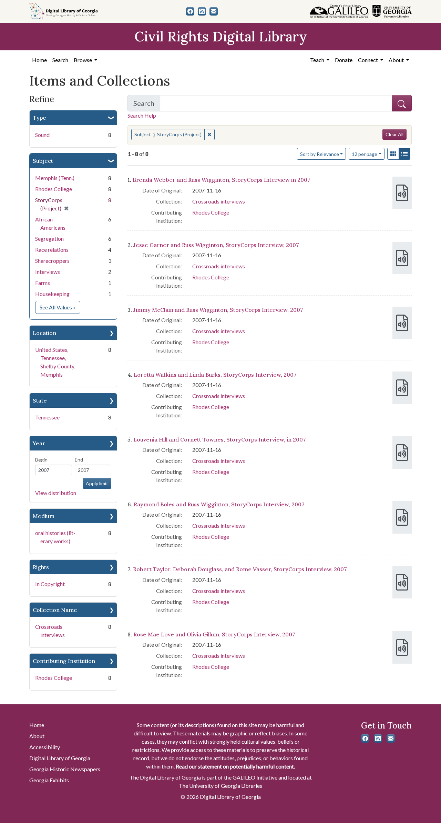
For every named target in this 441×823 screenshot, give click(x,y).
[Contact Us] (213, 11)
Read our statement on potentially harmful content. (235, 766)
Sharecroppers (52, 260)
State (40, 400)
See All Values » (60, 307)
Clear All (394, 134)
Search (60, 60)
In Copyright (50, 584)
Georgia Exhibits (49, 780)
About (36, 736)
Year (39, 443)
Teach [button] (317, 60)
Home (39, 60)
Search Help (141, 115)
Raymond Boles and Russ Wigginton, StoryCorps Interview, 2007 (219, 504)
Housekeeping (52, 293)
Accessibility (44, 747)
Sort (319, 154)
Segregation (49, 238)
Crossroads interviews (218, 201)
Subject (43, 160)
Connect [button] (368, 60)
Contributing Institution (64, 660)
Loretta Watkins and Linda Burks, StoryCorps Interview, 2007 (215, 374)
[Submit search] (402, 103)
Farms (42, 282)
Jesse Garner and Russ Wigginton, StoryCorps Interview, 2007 (216, 244)
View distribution (55, 492)
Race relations (52, 249)
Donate (343, 60)
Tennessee (47, 417)
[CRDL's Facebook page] (190, 11)
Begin (41, 460)
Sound (42, 134)
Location (44, 332)
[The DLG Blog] (202, 11)
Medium (43, 516)
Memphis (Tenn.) (54, 178)
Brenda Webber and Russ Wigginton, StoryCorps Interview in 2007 (221, 179)
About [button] (397, 60)
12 (364, 154)
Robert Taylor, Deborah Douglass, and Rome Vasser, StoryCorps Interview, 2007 (240, 569)
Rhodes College (53, 189)
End (79, 460)
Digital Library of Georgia (59, 758)
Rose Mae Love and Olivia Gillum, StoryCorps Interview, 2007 (214, 634)
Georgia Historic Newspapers (64, 769)
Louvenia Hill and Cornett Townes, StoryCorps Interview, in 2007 (219, 439)
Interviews (47, 271)
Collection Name (55, 609)
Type (39, 117)
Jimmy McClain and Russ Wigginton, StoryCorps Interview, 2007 (218, 309)
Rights (41, 567)
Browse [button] (83, 60)
